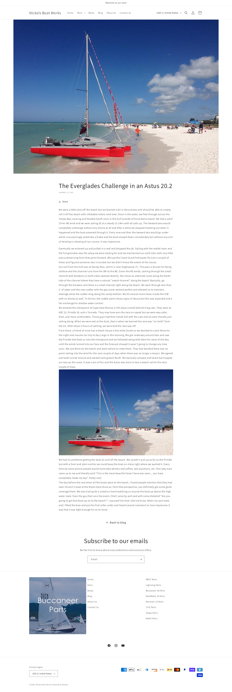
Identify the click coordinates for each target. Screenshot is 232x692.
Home (90, 579)
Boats (90, 590)
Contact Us (93, 607)
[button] (81, 12)
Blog (89, 596)
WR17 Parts (151, 579)
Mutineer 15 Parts (155, 601)
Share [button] (65, 201)
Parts (90, 584)
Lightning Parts (153, 584)
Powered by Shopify (60, 685)
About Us (92, 601)
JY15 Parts (151, 607)
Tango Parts (152, 612)
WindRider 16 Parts (155, 596)
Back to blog (118, 522)
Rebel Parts (152, 618)
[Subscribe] (140, 559)
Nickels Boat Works (44, 685)
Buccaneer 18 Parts (155, 590)
